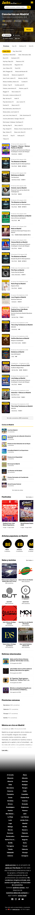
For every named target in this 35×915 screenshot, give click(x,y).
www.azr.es (16, 909)
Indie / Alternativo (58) (24, 54)
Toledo (10, 849)
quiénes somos (19, 888)
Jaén (24, 814)
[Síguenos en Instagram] (16, 899)
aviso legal (22, 895)
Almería (10, 781)
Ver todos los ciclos (17, 490)
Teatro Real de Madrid (17, 272)
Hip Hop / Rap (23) (8, 61)
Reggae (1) (6, 91)
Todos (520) (6, 51)
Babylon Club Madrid (17, 340)
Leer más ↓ (5, 750)
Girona (10, 804)
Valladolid (10, 852)
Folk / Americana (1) (25, 115)
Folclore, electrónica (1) (9, 88)
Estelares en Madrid (17, 352)
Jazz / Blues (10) (7, 68)
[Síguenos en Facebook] (12, 899)
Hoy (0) (14, 46)
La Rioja (10, 817)
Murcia (10, 830)
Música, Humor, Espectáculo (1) (23, 129)
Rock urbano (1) (16, 91)
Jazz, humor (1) (20, 102)
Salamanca (25, 836)
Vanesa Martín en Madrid (19, 242)
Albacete (10, 778)
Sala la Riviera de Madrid (18, 218)
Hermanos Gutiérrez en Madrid (21, 216)
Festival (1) (6, 105)
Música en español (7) (18, 75)
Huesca (24, 810)
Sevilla (10, 717)
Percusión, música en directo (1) (12, 95)
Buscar (28, 29)
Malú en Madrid (16, 228)
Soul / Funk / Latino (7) (9, 78)
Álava (25, 775)
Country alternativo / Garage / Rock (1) (13, 118)
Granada (25, 804)
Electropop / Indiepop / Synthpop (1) (13, 122)
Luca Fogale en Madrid (18, 297)
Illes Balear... (10, 814)
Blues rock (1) (15, 105)
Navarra (25, 830)
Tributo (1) (6, 139)
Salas (18, 38)
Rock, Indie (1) (19, 125)
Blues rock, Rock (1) (19, 132)
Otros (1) (5, 135)
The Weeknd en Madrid (18, 161)
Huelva (10, 810)
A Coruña (10, 775)
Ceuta (10, 797)
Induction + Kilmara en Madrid (21, 392)
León (10, 820)
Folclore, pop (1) (23, 88)
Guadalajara (10, 807)
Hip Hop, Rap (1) (7, 125)
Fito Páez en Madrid (17, 270)
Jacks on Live (10, 865)
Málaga (10, 827)
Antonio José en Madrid (19, 188)
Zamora (10, 856)
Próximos (6, 46)
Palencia (25, 833)
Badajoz (25, 784)
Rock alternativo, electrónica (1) (12, 108)
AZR (12, 729)
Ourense (10, 833)
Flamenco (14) (20, 61)
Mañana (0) (22, 46)
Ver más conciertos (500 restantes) (17, 418)
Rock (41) (5, 58)
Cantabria (10, 794)
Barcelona (11, 705)
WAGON (13, 327)
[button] (32, 2)
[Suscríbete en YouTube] (22, 899)
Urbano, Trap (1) (7, 85)
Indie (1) (16, 98)
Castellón (24, 794)
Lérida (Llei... (24, 820)
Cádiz (25, 791)
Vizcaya (10, 713)
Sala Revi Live (15, 394)
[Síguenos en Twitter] (19, 899)
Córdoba (10, 801)
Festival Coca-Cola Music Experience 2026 (19, 310)
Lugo (10, 823)
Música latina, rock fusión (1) (11, 112)
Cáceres (10, 791)
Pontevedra (10, 836)
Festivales (17, 35)
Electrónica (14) (7, 64)
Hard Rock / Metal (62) (9, 54)
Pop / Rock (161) (17, 51)
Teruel (25, 846)
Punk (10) (17, 68)
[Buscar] (29, 7)
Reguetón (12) (19, 64)
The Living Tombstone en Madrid (22, 325)
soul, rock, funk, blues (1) (10, 115)
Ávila (10, 784)
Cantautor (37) (15, 58)
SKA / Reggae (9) (7, 71)
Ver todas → (29, 560)
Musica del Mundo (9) (21, 71)
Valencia (10, 709)
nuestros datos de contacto (17, 893)
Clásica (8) (6, 75)
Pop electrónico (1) (8, 102)
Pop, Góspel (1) (7, 129)
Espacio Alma (15, 286)
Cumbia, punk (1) (19, 85)
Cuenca (24, 801)
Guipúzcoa (25, 807)
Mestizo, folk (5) (22, 78)
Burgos (24, 788)
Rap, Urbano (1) (7, 132)
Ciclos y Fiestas (9, 38)
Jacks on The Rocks (13, 868)
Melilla (25, 827)
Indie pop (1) (20, 135)
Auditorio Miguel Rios (17, 367)
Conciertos (7, 35)
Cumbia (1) (24, 81)
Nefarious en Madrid (17, 175)
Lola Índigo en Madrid (18, 378)
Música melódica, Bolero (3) (11, 81)
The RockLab (15, 177)
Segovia (25, 839)
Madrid (24, 823)
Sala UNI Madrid (15, 354)
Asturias (25, 781)
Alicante (25, 778)
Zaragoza (24, 856)
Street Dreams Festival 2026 (20, 365)
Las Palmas (25, 817)
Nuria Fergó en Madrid (18, 283)
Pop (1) (13, 135)
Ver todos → (29, 497)
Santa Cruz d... (10, 839)
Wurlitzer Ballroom (16, 299)
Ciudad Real (25, 797)
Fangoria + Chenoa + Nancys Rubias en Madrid (20, 147)
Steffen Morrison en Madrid (20, 338)
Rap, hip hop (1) (7, 98)
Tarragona (10, 846)
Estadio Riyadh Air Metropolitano (20, 163)
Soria (25, 843)
